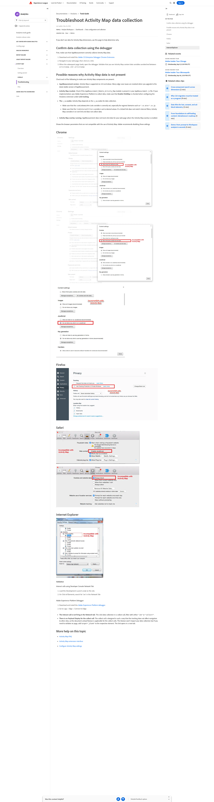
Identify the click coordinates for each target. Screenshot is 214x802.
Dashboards (79, 30)
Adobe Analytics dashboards (25, 92)
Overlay (20, 77)
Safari (168, 43)
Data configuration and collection (95, 30)
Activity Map (20, 64)
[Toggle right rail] (166, 8)
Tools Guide (84, 13)
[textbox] (31, 20)
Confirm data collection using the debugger (180, 23)
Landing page (20, 46)
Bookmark (172, 14)
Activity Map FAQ (65, 636)
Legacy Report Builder (23, 59)
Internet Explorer (172, 48)
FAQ (19, 87)
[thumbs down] (123, 799)
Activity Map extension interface (71, 641)
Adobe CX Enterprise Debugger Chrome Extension (96, 57)
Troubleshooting (23, 82)
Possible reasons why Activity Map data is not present (180, 29)
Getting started (22, 73)
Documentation (62, 13)
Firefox (169, 39)
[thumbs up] (118, 799)
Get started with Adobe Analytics (26, 41)
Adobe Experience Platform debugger (91, 605)
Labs (17, 96)
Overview (21, 68)
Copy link (181, 14)
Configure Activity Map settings (70, 646)
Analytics (73, 13)
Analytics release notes (23, 37)
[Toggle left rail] (47, 8)
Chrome (169, 34)
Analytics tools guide (23, 33)
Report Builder (21, 55)
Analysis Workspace (68, 30)
